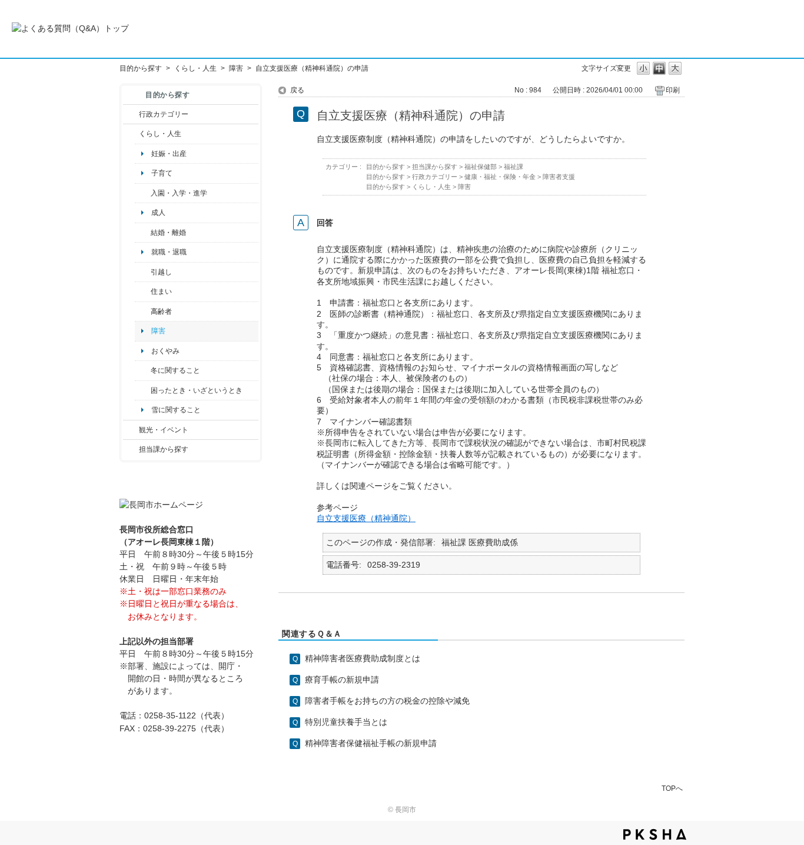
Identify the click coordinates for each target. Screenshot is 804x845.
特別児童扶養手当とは (346, 722)
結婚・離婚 (168, 232)
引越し (161, 272)
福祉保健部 (480, 166)
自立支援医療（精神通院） (366, 518)
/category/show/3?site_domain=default (131, 114)
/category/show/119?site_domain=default (143, 272)
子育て (161, 173)
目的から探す (140, 68)
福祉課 (513, 166)
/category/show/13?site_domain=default (143, 311)
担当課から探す (163, 449)
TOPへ (672, 788)
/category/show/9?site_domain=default (131, 449)
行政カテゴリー (163, 114)
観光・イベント (163, 430)
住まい (161, 291)
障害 (236, 68)
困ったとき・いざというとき (196, 390)
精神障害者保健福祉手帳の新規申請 (371, 743)
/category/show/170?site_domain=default (143, 291)
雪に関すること (176, 410)
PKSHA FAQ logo (654, 834)
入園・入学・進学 (179, 193)
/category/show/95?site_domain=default (143, 390)
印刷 (673, 90)
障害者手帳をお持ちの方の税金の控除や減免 (387, 700)
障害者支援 (559, 176)
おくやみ (165, 351)
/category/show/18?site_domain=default (131, 430)
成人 (158, 212)
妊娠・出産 (169, 154)
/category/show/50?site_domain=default (143, 193)
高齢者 (161, 311)
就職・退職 (169, 252)
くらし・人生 (195, 68)
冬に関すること (175, 370)
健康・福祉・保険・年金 (500, 176)
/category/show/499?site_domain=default (143, 370)
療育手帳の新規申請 (342, 679)
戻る (297, 90)
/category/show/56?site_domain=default (143, 232)
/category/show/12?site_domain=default (131, 133)
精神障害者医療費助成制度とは (362, 658)
